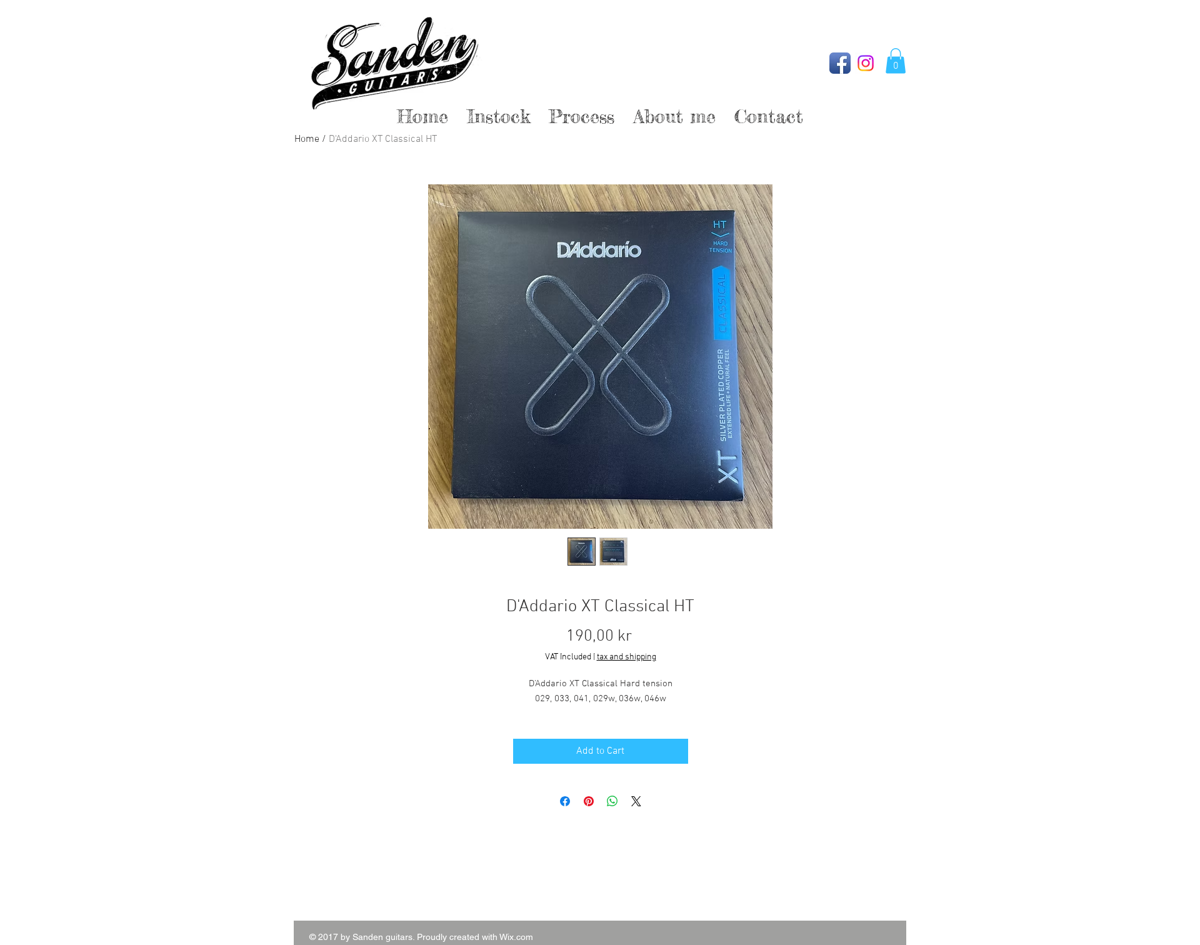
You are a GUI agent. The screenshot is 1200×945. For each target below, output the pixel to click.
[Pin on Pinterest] (588, 801)
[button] (895, 61)
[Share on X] (636, 801)
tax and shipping (626, 657)
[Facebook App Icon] (840, 63)
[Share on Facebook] (565, 801)
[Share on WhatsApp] (612, 801)
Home (306, 139)
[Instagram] (865, 63)
